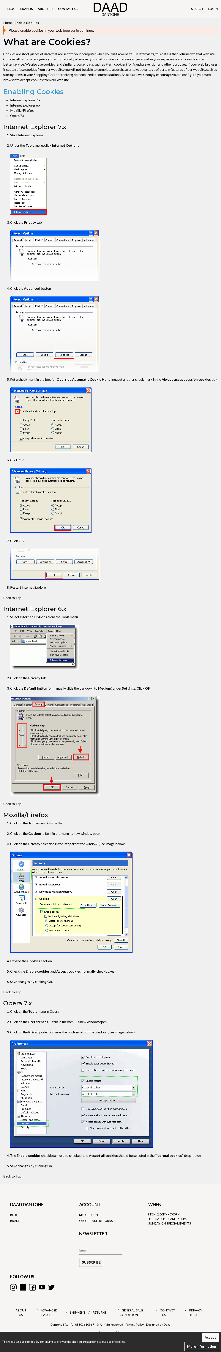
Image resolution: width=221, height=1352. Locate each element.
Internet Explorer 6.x (25, 105)
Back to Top (12, 598)
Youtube (42, 1287)
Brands (26, 9)
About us (45, 9)
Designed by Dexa (158, 1324)
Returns (99, 1312)
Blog (11, 9)
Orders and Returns (96, 1221)
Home (8, 22)
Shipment (77, 1312)
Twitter (51, 1287)
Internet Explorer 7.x (25, 100)
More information (201, 1346)
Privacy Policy (134, 1324)
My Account (89, 1215)
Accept (210, 1337)
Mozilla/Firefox (22, 110)
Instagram (13, 1287)
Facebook (32, 1287)
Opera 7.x (17, 115)
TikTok (23, 1287)
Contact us (68, 9)
